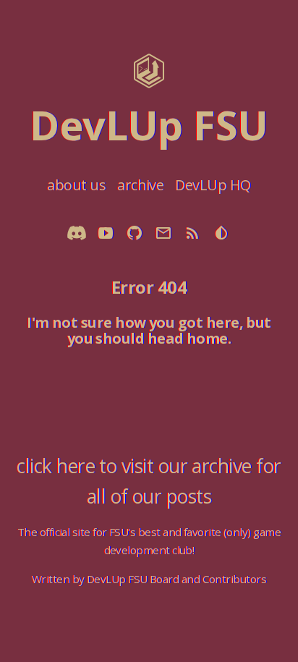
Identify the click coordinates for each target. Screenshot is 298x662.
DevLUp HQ (212, 185)
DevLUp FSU (149, 124)
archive (140, 185)
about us (76, 185)
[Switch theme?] (221, 234)
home (207, 338)
